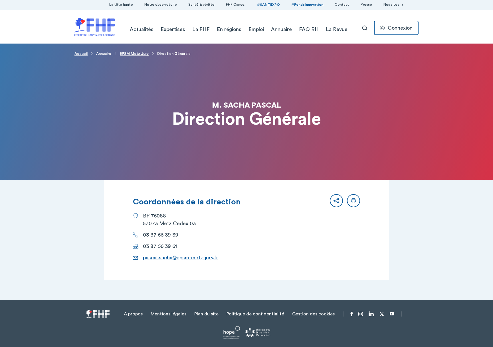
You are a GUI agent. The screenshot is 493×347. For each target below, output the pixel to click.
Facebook (351, 314)
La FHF (201, 29)
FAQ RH (309, 29)
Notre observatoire (160, 4)
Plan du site (206, 314)
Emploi (256, 29)
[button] (336, 200)
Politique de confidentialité (255, 314)
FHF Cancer (236, 4)
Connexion (400, 27)
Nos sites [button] (391, 4)
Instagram (360, 314)
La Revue (336, 29)
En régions (229, 29)
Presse (366, 4)
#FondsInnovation (307, 4)
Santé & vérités (201, 4)
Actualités (141, 29)
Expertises (173, 29)
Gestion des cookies (313, 314)
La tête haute (121, 4)
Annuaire (281, 29)
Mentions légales (168, 314)
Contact (342, 4)
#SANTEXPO (268, 4)
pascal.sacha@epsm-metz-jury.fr (180, 257)
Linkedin (371, 314)
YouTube (391, 314)
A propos (133, 314)
